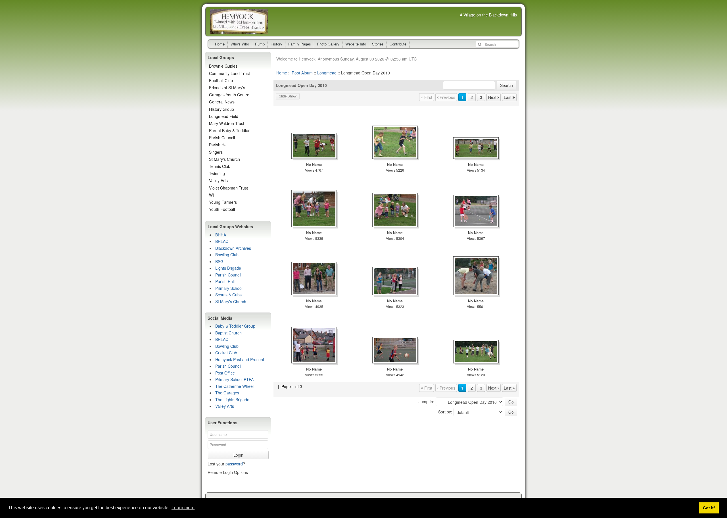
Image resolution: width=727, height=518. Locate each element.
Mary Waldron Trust (226, 123)
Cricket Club (226, 352)
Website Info (355, 44)
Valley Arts (218, 180)
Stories (378, 44)
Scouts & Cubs (228, 295)
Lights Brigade (228, 268)
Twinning (217, 173)
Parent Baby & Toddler (229, 130)
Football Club (221, 80)
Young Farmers (223, 202)
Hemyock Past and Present (239, 359)
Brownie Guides (223, 66)
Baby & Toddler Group (235, 326)
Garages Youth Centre (229, 94)
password (234, 464)
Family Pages (299, 44)
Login (238, 455)
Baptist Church (228, 333)
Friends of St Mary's (227, 87)
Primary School (229, 288)
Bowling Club (227, 254)
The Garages (227, 393)
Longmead (327, 73)
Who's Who (240, 44)
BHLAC (221, 241)
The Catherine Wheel (234, 386)
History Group (221, 109)
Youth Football (222, 209)
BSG (219, 261)
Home (220, 44)
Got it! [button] (709, 507)
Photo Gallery (328, 44)
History (276, 44)
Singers (216, 152)
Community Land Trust (229, 73)
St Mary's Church (224, 159)
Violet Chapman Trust (228, 188)
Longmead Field (223, 116)
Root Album (302, 73)
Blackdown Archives (233, 248)
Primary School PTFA (234, 379)
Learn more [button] (183, 507)
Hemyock (239, 21)
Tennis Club (219, 166)
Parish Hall (218, 144)
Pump (260, 44)
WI (211, 195)
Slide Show (287, 96)
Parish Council (222, 137)
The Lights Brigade (232, 399)
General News (222, 102)
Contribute (398, 44)
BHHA (220, 235)
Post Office (225, 373)
